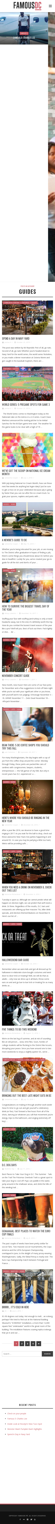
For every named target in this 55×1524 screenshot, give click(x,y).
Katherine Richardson (12, 894)
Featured (25, 302)
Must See (35, 1060)
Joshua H (8, 342)
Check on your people (17, 1413)
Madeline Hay (9, 1169)
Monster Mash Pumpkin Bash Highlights (24, 1429)
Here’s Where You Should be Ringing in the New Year (25, 819)
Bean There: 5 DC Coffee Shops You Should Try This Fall (25, 746)
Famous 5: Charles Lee (24, 37)
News (13, 435)
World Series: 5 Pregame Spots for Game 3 (26, 404)
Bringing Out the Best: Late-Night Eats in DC (26, 1095)
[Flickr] (24, 1519)
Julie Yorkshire (10, 752)
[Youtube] (35, 1519)
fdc (6, 1311)
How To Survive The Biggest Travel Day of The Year (25, 607)
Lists (13, 709)
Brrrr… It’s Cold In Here (15, 1307)
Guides (34, 302)
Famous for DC (9, 1060)
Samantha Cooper (11, 478)
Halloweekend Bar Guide (15, 960)
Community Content (11, 302)
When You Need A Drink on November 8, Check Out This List (27, 888)
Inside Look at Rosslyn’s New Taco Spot (24, 1424)
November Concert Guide (15, 676)
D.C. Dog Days (9, 1165)
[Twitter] (31, 1519)
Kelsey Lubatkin (10, 613)
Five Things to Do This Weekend (19, 1029)
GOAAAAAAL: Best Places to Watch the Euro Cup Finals (26, 1232)
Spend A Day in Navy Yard (15, 338)
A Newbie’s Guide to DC (14, 540)
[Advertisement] (24, 1379)
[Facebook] (20, 1519)
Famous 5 (24, 33)
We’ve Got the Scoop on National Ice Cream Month (26, 472)
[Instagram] (27, 1519)
